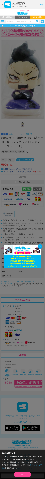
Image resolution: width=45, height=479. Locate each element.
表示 (41, 4)
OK (22, 475)
